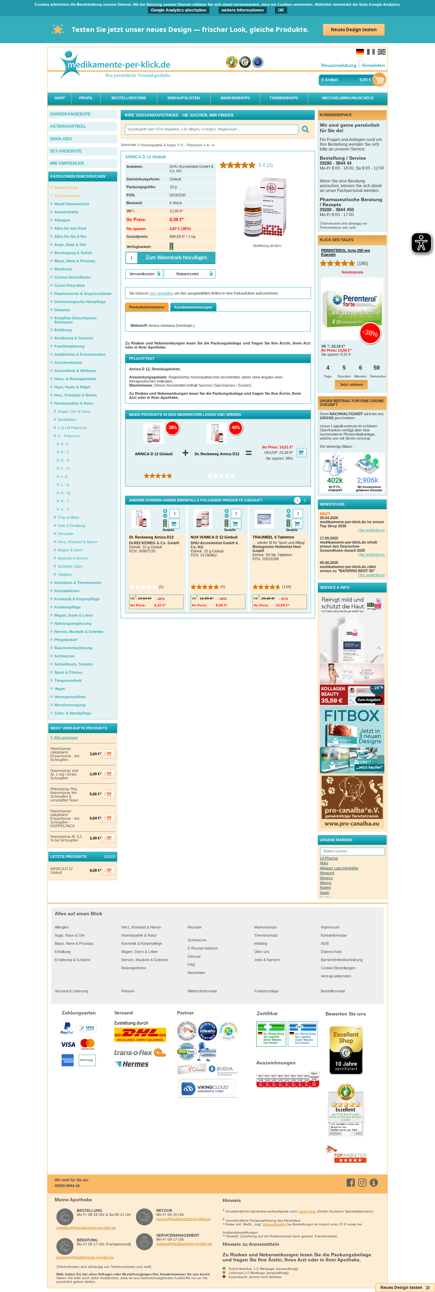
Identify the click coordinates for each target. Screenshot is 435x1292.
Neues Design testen (354, 29)
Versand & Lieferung (71, 991)
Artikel (331, 79)
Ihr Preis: (270, 447)
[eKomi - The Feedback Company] (232, 62)
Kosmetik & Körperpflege (141, 943)
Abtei (324, 863)
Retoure (128, 991)
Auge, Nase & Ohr (70, 935)
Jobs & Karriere (267, 960)
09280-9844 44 (67, 1186)
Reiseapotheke (133, 968)
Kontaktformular (334, 935)
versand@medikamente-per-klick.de (184, 1243)
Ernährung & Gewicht (72, 960)
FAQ (191, 964)
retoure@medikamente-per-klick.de (183, 1219)
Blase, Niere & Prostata (74, 943)
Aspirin (325, 887)
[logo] (114, 66)
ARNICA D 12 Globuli (61, 870)
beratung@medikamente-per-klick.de (85, 1257)
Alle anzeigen (65, 738)
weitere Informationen (243, 10)
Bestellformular (333, 991)
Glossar (194, 956)
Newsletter (196, 973)
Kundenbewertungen (193, 307)
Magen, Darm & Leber (139, 952)
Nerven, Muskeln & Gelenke (144, 960)
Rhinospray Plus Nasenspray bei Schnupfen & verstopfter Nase (64, 794)
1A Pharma (329, 858)
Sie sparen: (275, 458)
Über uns (261, 952)
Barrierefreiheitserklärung (342, 960)
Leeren (109, 856)
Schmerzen (197, 940)
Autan (324, 892)
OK (281, 10)
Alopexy (326, 878)
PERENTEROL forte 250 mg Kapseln (345, 252)
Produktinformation (146, 307)
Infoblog (260, 943)
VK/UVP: (271, 452)
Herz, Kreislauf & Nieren (141, 927)
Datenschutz (331, 952)
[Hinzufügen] (173, 524)
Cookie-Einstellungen (338, 968)
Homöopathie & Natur (139, 935)
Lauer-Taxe (307, 1211)
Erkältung (62, 952)
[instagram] (363, 1182)
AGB (325, 943)
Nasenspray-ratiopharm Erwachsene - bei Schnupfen (64, 754)
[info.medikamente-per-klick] (375, 1182)
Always (326, 883)
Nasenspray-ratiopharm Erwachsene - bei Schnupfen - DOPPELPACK (64, 818)
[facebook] (352, 1182)
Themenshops (266, 935)
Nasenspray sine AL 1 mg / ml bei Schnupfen (64, 774)
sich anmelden (161, 293)
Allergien (62, 927)
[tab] (297, 500)
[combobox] (211, 129)
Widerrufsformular (202, 991)
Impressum (330, 927)
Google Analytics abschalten (178, 10)
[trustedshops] (245, 62)
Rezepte (195, 927)
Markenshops (265, 927)
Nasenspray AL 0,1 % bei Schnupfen (66, 838)
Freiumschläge (266, 991)
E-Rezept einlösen (203, 948)
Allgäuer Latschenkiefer (339, 868)
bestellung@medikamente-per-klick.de (86, 1227)
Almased (327, 873)
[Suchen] (305, 129)
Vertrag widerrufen (336, 976)
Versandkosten (274, 1224)
